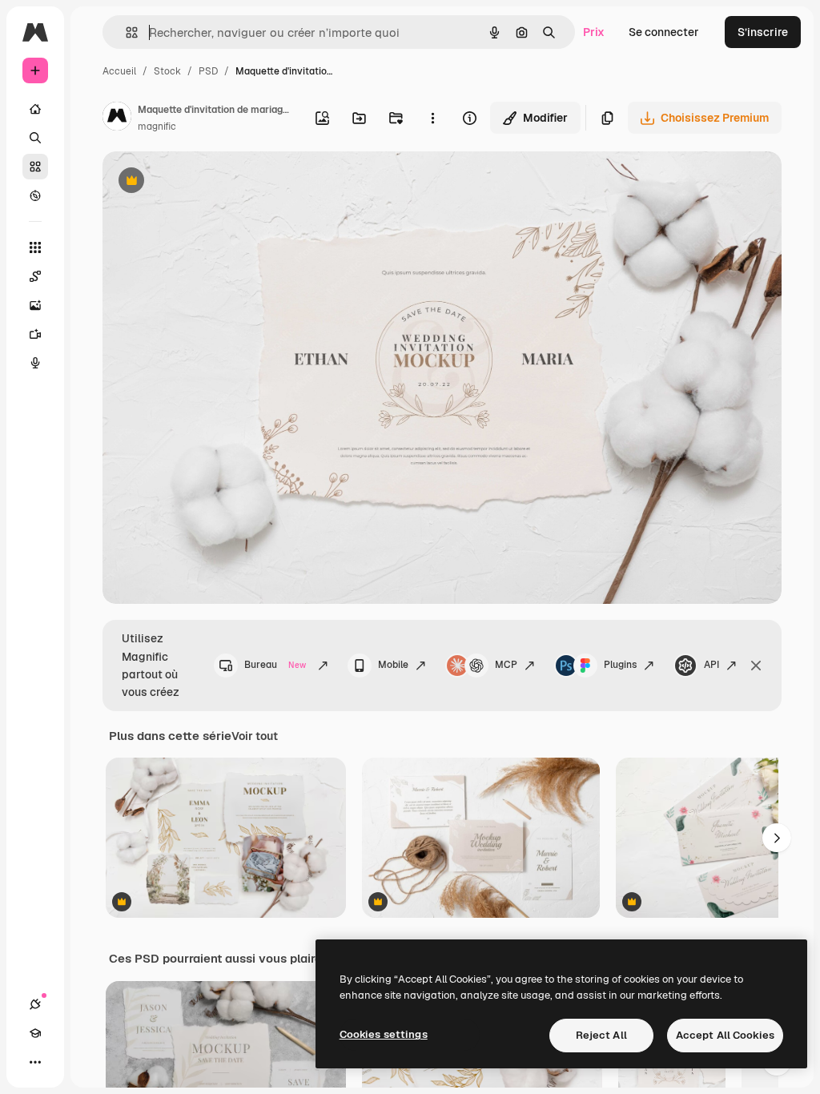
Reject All (601, 1035)
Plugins (620, 664)
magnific (157, 126)
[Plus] (35, 1062)
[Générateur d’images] (35, 305)
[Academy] (35, 1033)
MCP (506, 664)
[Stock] (35, 166)
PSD (208, 71)
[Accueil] (35, 109)
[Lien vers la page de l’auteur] (116, 118)
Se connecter (664, 32)
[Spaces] (35, 276)
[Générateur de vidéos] (35, 334)
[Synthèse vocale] (35, 363)
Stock (167, 71)
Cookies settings (384, 1034)
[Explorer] (35, 195)
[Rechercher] (35, 138)
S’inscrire (763, 32)
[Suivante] (776, 838)
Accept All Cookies (725, 1035)
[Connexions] (35, 1004)
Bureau (275, 664)
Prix (594, 32)
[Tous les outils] (35, 247)
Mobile (393, 664)
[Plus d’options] (432, 118)
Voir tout (254, 736)
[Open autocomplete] (125, 32)
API (711, 664)
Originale (208, 182)
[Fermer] (756, 665)
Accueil (119, 71)
